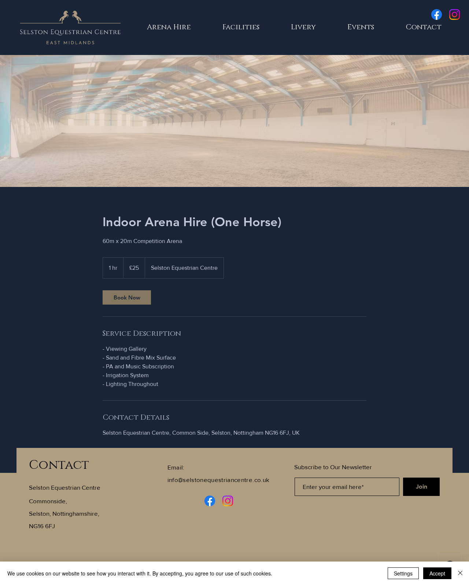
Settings (403, 573)
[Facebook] (436, 14)
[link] (127, 297)
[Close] (460, 573)
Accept (437, 573)
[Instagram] (454, 14)
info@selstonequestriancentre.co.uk (218, 479)
